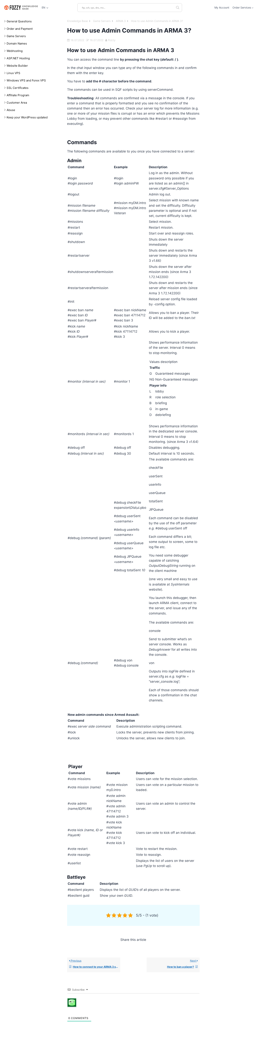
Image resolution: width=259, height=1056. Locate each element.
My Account (221, 7)
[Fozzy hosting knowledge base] (21, 7)
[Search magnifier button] (177, 7)
